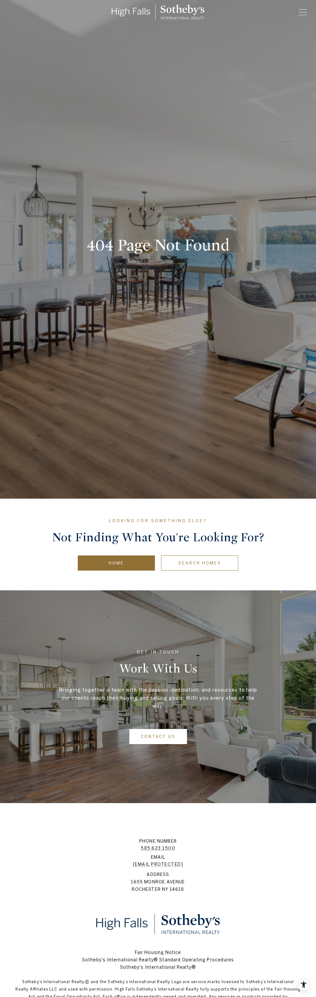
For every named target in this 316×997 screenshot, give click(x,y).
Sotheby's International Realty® (158, 967)
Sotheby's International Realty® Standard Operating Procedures (158, 959)
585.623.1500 (158, 848)
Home (116, 563)
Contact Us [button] (158, 736)
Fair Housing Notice (158, 952)
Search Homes (199, 563)
